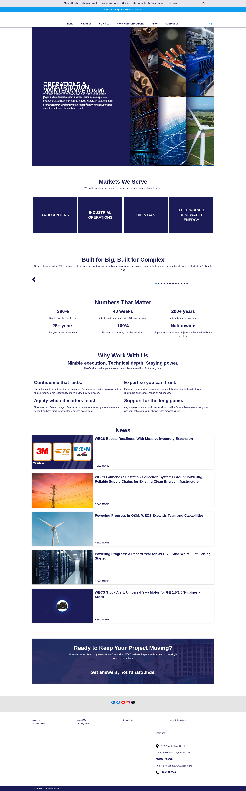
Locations (160, 733)
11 (184, 283)
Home (70, 24)
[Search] (211, 24)
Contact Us (171, 24)
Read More (102, 466)
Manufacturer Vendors (130, 24)
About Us (86, 24)
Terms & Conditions (177, 720)
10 (181, 283)
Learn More (172, 3)
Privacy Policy (83, 724)
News (155, 24)
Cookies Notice (38, 724)
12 (187, 283)
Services (104, 24)
